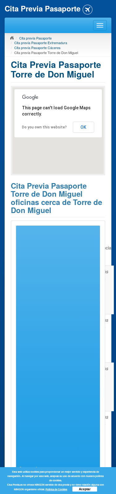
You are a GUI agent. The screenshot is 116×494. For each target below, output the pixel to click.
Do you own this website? (44, 127)
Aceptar (85, 489)
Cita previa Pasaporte (35, 38)
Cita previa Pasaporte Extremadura (40, 42)
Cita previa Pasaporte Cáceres (37, 47)
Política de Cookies (56, 489)
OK (83, 127)
